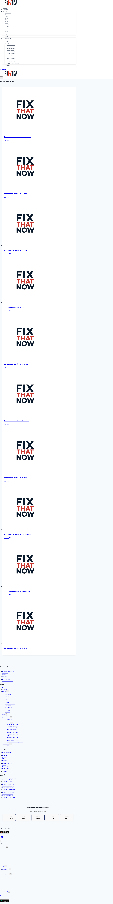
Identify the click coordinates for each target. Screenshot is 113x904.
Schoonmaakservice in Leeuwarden (17, 137)
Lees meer (7, 140)
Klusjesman (6, 16)
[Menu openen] (1, 77)
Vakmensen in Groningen (8, 786)
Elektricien (6, 21)
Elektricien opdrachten (11, 45)
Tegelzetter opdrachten (11, 55)
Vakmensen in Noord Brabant (9, 789)
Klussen (5, 8)
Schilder (6, 19)
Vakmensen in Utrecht (7, 794)
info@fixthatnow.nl (6, 674)
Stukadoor (6, 29)
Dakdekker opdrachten (11, 56)
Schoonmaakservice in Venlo (15, 307)
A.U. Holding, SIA (6, 678)
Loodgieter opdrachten (11, 48)
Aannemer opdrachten (11, 53)
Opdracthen (7, 723)
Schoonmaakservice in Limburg (16, 364)
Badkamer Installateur (8, 24)
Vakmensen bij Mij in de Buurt (9, 778)
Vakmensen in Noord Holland (9, 791)
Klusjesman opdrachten (11, 46)
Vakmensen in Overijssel (8, 792)
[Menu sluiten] (0, 841)
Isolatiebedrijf (7, 26)
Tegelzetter (6, 33)
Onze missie (5, 673)
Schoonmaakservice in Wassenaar (17, 591)
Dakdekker (6, 31)
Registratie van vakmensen (9, 41)
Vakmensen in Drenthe (7, 779)
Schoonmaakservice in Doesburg (16, 421)
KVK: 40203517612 (6, 679)
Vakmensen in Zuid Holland (8, 797)
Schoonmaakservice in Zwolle (15, 193)
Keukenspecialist (7, 28)
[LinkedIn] (2, 837)
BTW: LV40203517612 (7, 681)
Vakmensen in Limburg (7, 787)
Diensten (4, 691)
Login (3, 714)
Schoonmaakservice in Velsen (15, 478)
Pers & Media (5, 670)
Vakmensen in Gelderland (8, 784)
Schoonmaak (7, 14)
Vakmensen (5, 9)
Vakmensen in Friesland (7, 781)
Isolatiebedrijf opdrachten (11, 61)
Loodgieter (6, 18)
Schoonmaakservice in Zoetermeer (17, 534)
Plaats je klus (3, 69)
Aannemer (6, 23)
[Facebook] (0, 837)
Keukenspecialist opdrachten (12, 60)
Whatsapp (4, 676)
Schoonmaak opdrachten (11, 51)
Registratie (6, 36)
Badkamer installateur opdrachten (13, 63)
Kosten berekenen (8, 13)
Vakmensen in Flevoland (8, 783)
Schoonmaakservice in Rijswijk (15, 648)
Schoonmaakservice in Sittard (15, 250)
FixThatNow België (6, 799)
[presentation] (39, 110)
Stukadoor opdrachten (11, 58)
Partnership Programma (8, 671)
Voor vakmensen (7, 40)
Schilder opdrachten (10, 50)
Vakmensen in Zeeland (7, 795)
